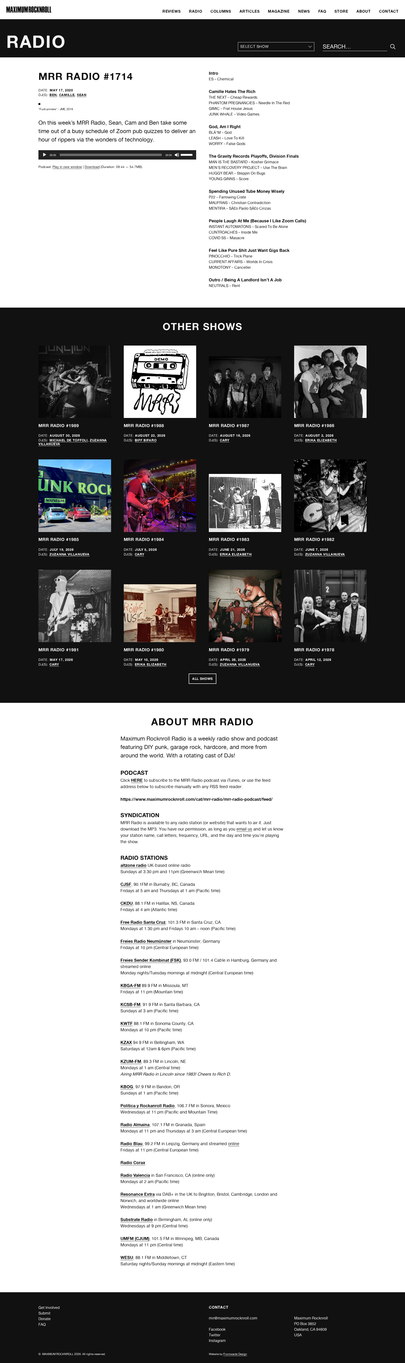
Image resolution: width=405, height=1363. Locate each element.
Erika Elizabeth (321, 440)
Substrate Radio (136, 1219)
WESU (126, 1257)
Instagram (217, 1340)
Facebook (217, 1329)
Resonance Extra (137, 1194)
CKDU (126, 903)
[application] (117, 155)
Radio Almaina (135, 1124)
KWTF (126, 1023)
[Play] (44, 155)
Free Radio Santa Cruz (142, 922)
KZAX (126, 1042)
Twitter (214, 1335)
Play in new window (67, 167)
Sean (81, 95)
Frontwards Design (235, 1354)
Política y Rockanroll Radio (147, 1105)
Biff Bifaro (146, 440)
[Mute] (177, 155)
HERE (137, 780)
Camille (67, 95)
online (233, 1143)
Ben (53, 95)
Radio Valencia (135, 1175)
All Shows (202, 679)
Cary (224, 440)
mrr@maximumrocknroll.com (233, 1318)
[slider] (187, 154)
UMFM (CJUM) (134, 1238)
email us (244, 829)
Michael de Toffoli (68, 440)
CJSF (125, 884)
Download (92, 167)
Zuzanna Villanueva (69, 554)
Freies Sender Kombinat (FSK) (150, 960)
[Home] (28, 11)
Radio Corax (132, 1162)
